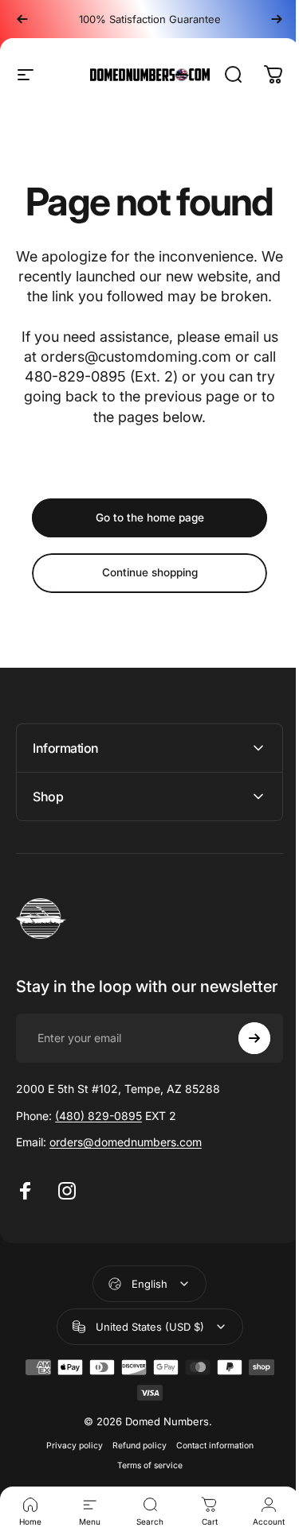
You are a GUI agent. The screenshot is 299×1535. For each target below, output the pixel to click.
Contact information (208, 1481)
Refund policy (133, 1481)
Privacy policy (68, 1481)
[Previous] (22, 19)
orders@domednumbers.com (125, 1177)
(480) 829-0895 (98, 1151)
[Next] (276, 19)
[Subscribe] (242, 1074)
